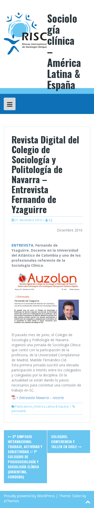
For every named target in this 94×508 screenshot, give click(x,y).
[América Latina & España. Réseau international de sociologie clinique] (25, 33)
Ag (50, 220)
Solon (76, 495)
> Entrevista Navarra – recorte (40, 397)
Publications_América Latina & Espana (42, 406)
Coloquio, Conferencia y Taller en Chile (64, 441)
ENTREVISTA (22, 245)
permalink (19, 411)
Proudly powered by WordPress (29, 495)
